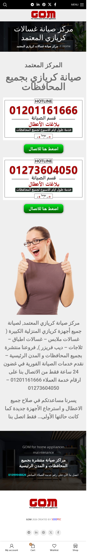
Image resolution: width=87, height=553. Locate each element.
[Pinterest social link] (44, 4)
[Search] (5, 5)
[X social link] (50, 4)
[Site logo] (43, 15)
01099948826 (17, 475)
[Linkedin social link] (38, 4)
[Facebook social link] (55, 4)
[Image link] (43, 503)
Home (67, 46)
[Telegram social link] (32, 4)
